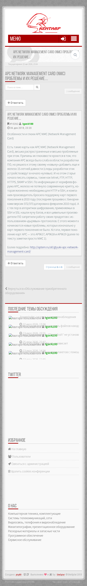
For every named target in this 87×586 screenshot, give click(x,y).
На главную (18, 449)
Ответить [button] (16, 102)
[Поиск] (37, 87)
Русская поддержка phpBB (19, 581)
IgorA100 (27, 123)
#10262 (14, 123)
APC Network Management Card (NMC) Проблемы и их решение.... (35, 76)
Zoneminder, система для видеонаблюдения (48, 317)
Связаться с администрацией (30, 464)
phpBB (18, 574)
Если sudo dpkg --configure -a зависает (44, 343)
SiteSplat (61, 574)
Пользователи (21, 456)
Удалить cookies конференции (30, 471)
